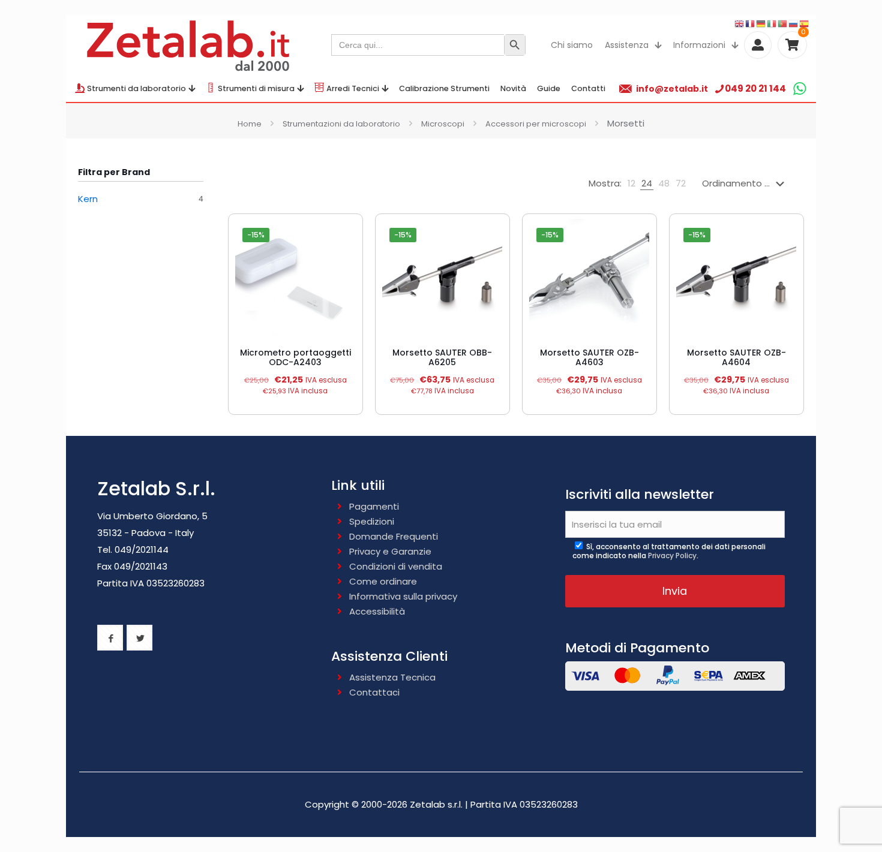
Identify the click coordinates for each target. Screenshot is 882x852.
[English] (739, 23)
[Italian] (772, 23)
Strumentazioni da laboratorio (341, 124)
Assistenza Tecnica (392, 677)
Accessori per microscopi (535, 124)
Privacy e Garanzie (390, 551)
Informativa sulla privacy (403, 596)
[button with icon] (110, 638)
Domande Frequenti (393, 536)
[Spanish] (804, 23)
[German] (761, 23)
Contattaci (374, 692)
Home (250, 124)
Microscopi (442, 124)
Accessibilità (377, 611)
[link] (631, 183)
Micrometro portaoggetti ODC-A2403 (295, 357)
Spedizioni (371, 521)
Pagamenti (374, 506)
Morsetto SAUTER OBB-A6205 (442, 357)
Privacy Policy (672, 555)
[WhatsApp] (799, 88)
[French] (750, 23)
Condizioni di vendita (395, 566)
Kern (88, 198)
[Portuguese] (783, 23)
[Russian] (793, 23)
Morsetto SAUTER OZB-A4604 (736, 357)
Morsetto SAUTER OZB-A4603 (589, 357)
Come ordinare (383, 581)
